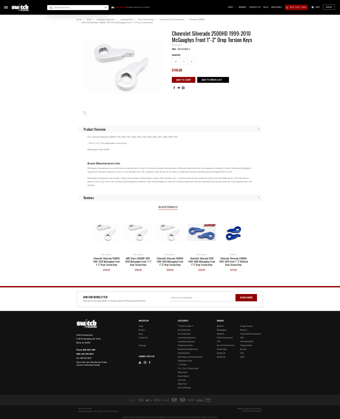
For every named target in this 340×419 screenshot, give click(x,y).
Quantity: (176, 55)
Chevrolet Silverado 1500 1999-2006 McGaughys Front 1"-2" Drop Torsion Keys (201, 261)
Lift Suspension (184, 334)
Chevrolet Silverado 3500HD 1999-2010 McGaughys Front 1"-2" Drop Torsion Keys (170, 261)
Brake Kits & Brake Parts (188, 349)
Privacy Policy (98, 411)
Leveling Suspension (186, 341)
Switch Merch (183, 376)
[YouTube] (140, 363)
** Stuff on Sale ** (186, 326)
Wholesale (276, 7)
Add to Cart (106, 232)
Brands (242, 7)
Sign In (329, 7)
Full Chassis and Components (190, 357)
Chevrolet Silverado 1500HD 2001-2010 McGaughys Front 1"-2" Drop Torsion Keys (106, 261)
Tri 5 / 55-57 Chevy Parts (188, 368)
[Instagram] (145, 363)
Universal (182, 380)
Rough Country (246, 326)
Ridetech (220, 334)
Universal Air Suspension (250, 334)
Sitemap (142, 345)
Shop (230, 7)
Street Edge (222, 349)
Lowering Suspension (187, 338)
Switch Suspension (225, 338)
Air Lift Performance (225, 345)
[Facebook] (174, 87)
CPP (218, 341)
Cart (317, 7)
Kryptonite (221, 357)
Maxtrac (243, 330)
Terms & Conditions (111, 411)
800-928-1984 (297, 7)
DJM (242, 357)
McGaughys (222, 330)
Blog (266, 7)
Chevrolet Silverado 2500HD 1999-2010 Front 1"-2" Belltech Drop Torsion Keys (233, 261)
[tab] (170, 129)
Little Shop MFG (246, 341)
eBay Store (182, 384)
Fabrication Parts (185, 361)
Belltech (220, 326)
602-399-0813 (87, 354)
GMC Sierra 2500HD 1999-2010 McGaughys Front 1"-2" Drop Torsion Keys (138, 261)
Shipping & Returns (85, 411)
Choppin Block (246, 345)
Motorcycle (182, 372)
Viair (242, 353)
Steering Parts (184, 353)
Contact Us (254, 7)
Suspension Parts (185, 345)
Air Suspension (184, 330)
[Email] (179, 88)
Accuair (243, 349)
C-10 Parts (182, 365)
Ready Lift (221, 353)
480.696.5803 (86, 358)
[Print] (183, 87)
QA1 (242, 338)
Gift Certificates (184, 388)
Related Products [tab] (168, 207)
